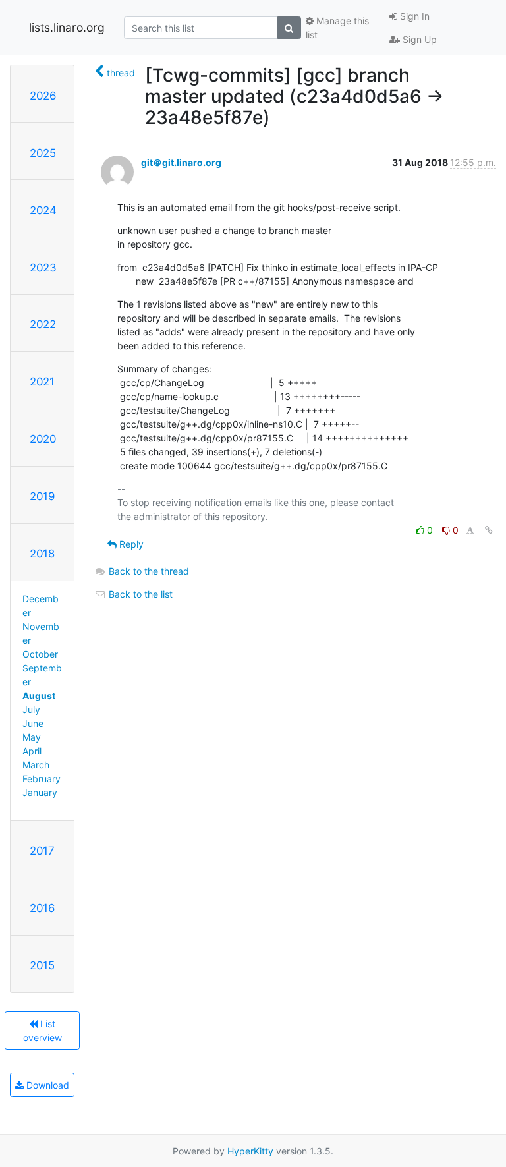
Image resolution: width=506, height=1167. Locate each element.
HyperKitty (250, 1150)
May (31, 737)
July (31, 709)
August (38, 695)
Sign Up (418, 39)
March (35, 764)
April (32, 750)
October (40, 654)
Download (46, 1085)
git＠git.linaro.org (181, 162)
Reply (130, 544)
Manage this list (337, 27)
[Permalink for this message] (489, 530)
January (39, 792)
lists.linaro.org (67, 27)
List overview (42, 1030)
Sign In (413, 16)
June (32, 723)
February (41, 778)
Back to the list (139, 594)
